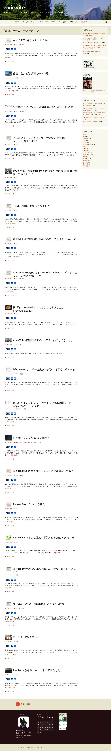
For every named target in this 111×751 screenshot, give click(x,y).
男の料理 (85, 164)
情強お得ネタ (19, 409)
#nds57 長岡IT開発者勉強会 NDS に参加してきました (43, 340)
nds (22, 345)
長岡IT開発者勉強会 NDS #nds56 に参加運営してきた (43, 471)
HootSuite (85, 138)
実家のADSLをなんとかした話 (30, 40)
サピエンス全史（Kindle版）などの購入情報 (38, 603)
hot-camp (27, 442)
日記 (16, 44)
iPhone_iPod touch (88, 144)
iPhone (17, 374)
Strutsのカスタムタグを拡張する (92, 117)
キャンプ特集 (15, 22)
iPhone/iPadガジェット (29, 22)
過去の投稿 (23, 704)
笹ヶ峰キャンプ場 (36, 442)
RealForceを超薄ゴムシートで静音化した (36, 670)
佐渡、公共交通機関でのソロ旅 (31, 73)
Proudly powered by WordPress (34, 747)
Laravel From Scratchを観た (29, 504)
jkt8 (93, 110)
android (85, 134)
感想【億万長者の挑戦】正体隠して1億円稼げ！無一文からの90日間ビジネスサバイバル (94, 47)
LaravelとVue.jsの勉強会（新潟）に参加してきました (43, 537)
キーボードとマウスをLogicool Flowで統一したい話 (43, 106)
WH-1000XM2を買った (26, 637)
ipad (84, 140)
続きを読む (9, 57)
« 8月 (40, 734)
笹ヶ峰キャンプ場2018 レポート (31, 437)
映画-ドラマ (86, 158)
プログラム (86, 152)
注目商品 (21, 44)
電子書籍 (21, 608)
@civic (21, 730)
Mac (84, 146)
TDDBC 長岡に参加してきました (31, 205)
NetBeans (85, 148)
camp (16, 442)
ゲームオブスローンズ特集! (47, 22)
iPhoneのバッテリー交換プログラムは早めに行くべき (44, 369)
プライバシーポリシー (18, 747)
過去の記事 (84, 22)
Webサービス (73, 22)
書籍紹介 (85, 160)
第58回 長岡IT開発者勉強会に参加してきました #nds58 (44, 239)
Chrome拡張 (62, 22)
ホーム (5, 22)
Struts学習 (86, 150)
